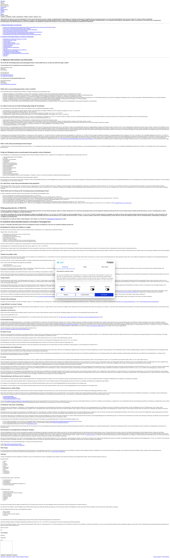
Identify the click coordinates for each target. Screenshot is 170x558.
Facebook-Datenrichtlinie (8, 396)
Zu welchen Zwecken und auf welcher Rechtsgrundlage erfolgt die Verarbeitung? (20, 29)
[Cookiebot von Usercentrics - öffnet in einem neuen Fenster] (107, 263)
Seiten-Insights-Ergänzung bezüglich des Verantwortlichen (16, 401)
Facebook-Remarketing (8, 45)
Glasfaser (2, 11)
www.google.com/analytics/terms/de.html (46, 296)
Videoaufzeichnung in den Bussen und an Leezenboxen (15, 49)
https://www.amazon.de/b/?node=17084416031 (15, 445)
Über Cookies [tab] (105, 267)
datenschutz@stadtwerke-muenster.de (8, 84)
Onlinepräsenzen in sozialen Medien (10, 50)
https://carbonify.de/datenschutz (58, 451)
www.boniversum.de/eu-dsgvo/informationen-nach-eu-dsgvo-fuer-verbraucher (76, 138)
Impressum (3, 556)
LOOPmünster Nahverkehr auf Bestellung (12, 52)
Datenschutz (8, 556)
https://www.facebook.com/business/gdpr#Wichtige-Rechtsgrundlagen (15, 329)
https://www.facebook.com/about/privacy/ (70, 324)
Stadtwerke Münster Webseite (22, 556)
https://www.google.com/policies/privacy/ (127, 301)
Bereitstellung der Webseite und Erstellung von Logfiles (15, 39)
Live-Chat (5, 48)
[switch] (77, 289)
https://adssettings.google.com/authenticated (149, 301)
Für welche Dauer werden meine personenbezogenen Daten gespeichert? (18, 33)
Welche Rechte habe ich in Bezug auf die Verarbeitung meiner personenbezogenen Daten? (22, 34)
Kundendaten (3, 7)
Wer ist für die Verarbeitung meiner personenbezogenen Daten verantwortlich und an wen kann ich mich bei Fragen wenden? (29, 27)
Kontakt (2, 14)
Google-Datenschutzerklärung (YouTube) (12, 398)
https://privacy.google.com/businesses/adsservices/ (89, 317)
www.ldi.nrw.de (127, 202)
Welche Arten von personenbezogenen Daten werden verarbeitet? (17, 28)
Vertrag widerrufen (157, 556)
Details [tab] (85, 267)
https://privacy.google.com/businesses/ (69, 317)
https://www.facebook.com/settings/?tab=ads (96, 325)
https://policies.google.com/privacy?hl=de (13, 444)
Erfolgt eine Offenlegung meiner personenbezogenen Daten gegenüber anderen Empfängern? (22, 32)
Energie (2, 8)
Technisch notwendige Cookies (9, 40)
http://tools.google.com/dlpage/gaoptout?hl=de (128, 291)
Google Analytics (6, 41)
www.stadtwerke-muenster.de (7, 76)
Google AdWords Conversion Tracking (11, 43)
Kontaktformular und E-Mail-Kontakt (11, 47)
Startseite (3, 16)
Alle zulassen (104, 294)
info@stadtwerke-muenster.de (7, 74)
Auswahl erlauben (85, 294)
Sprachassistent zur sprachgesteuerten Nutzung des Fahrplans (16, 53)
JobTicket (5, 55)
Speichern (15, 555)
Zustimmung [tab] (65, 267)
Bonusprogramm (4, 9)
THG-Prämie (6, 54)
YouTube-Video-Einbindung (9, 42)
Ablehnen (66, 294)
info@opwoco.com (90, 434)
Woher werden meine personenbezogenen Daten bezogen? (15, 30)
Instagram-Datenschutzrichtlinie (9, 397)
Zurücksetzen (9, 555)
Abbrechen (3, 555)
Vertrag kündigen (165, 556)
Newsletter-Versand (7, 46)
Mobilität (2, 10)
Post (1, 13)
